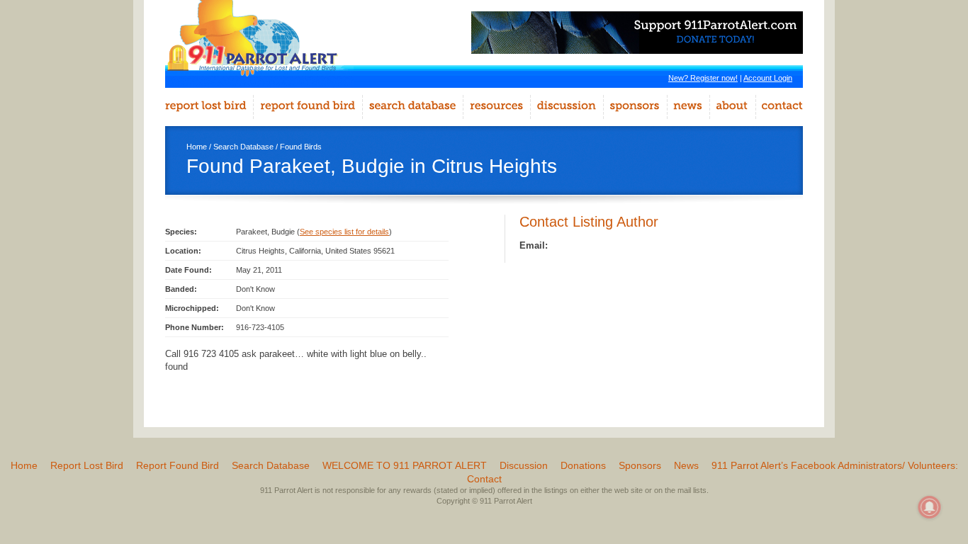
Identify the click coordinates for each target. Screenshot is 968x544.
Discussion (524, 465)
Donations (583, 465)
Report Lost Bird (86, 465)
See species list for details (344, 231)
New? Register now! (703, 78)
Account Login (767, 78)
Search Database (243, 146)
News (686, 465)
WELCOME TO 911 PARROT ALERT (404, 465)
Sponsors (640, 465)
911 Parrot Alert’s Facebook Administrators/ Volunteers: (834, 465)
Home (196, 146)
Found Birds (301, 146)
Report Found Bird (177, 465)
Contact (484, 478)
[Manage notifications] (929, 507)
